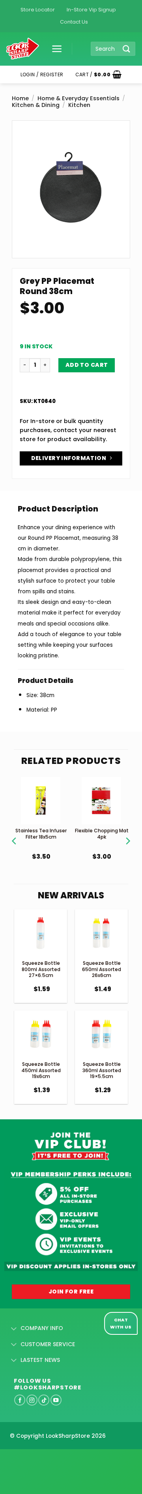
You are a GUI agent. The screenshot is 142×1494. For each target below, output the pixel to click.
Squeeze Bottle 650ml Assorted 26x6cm (101, 969)
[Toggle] (14, 1329)
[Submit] (127, 48)
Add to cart (86, 365)
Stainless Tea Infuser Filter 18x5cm (41, 833)
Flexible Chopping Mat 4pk (102, 833)
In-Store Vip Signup (91, 9)
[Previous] (14, 831)
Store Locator (38, 9)
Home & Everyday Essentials (78, 98)
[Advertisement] (63, 1459)
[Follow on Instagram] (31, 1400)
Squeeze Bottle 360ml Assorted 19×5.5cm (101, 1070)
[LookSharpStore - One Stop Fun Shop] (22, 49)
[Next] (127, 831)
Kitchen (79, 105)
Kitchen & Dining (36, 105)
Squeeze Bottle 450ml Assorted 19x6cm (41, 1070)
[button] (54, 48)
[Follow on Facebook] (19, 1400)
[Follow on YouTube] (56, 1400)
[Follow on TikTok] (43, 1400)
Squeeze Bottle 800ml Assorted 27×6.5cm (41, 969)
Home (20, 98)
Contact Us (74, 22)
